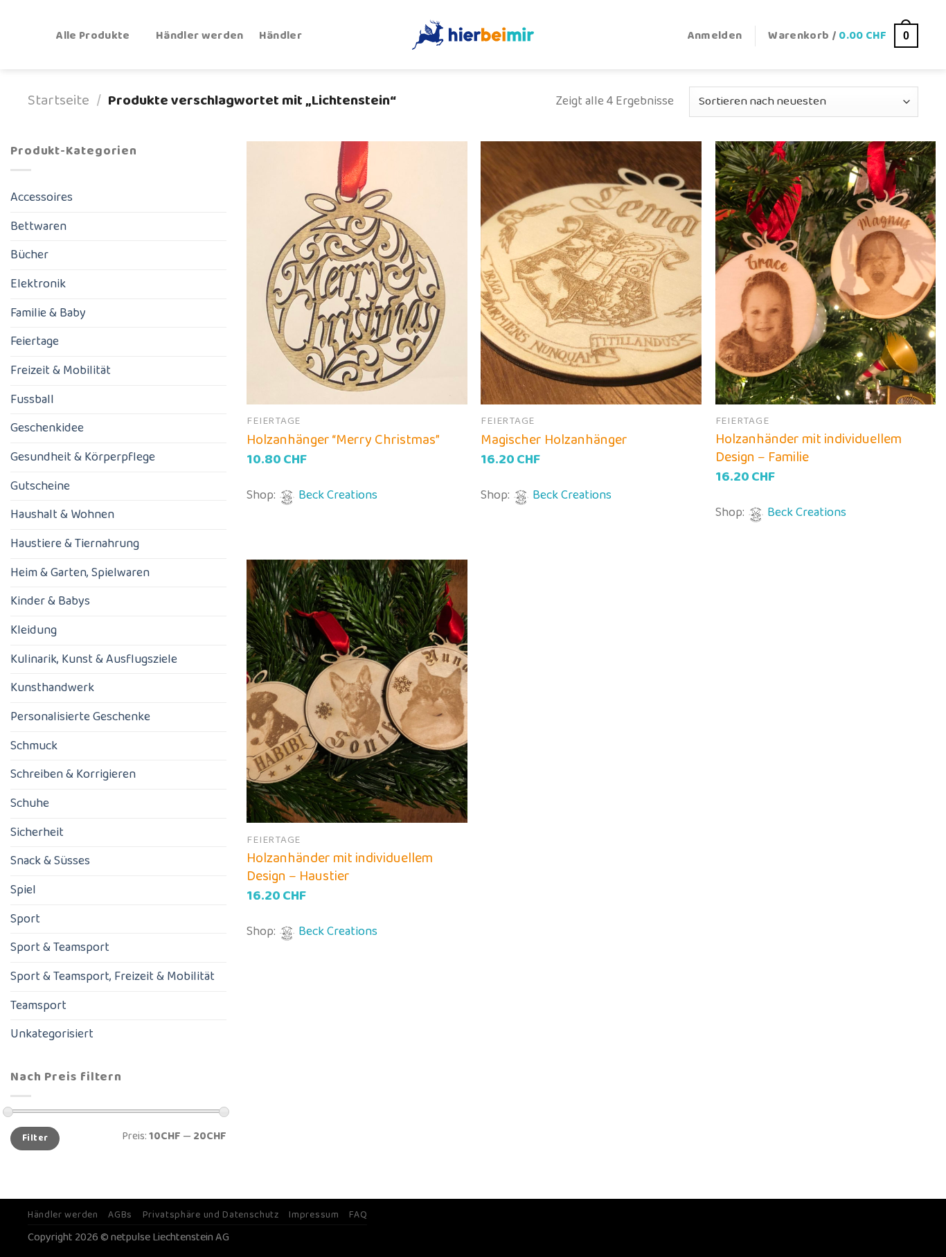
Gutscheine (40, 486)
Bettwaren (38, 226)
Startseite (58, 100)
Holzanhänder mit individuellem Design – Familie (808, 448)
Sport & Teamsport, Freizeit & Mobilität (112, 976)
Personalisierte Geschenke (80, 716)
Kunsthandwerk (52, 687)
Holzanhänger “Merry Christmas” (343, 440)
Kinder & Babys (50, 601)
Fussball (32, 399)
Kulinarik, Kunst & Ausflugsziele (93, 659)
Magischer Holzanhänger (554, 440)
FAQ (358, 1214)
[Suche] (34, 36)
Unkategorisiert (51, 1034)
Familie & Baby (48, 313)
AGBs (120, 1214)
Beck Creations (337, 495)
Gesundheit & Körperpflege (82, 457)
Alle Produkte (93, 35)
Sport (25, 919)
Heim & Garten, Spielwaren (80, 572)
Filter (35, 1138)
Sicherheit (37, 832)
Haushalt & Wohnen (62, 514)
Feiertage (34, 341)
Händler (280, 35)
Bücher (29, 255)
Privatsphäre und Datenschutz (211, 1214)
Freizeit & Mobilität (60, 370)
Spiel (23, 890)
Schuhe (29, 803)
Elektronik (38, 284)
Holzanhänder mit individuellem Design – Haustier (340, 867)
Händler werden (200, 35)
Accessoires (41, 197)
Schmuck (33, 746)
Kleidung (33, 630)
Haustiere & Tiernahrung (74, 543)
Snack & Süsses (50, 861)
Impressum (314, 1214)
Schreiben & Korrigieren (73, 774)
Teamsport (38, 1005)
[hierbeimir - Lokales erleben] (473, 34)
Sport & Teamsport (59, 947)
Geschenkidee (47, 428)
